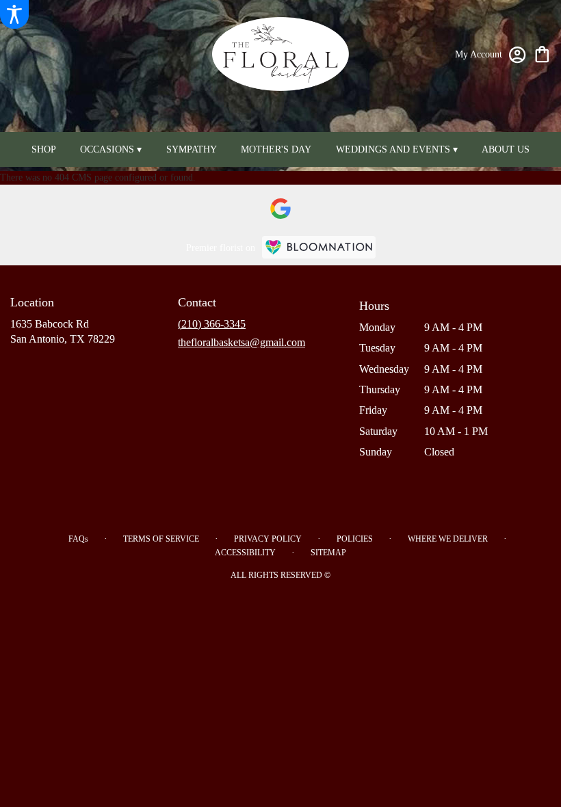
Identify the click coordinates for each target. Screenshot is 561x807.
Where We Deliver (448, 539)
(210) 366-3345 (212, 324)
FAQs (78, 539)
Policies (355, 539)
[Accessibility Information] (14, 14)
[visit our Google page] (280, 208)
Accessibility (245, 552)
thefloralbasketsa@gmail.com (241, 342)
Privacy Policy (268, 539)
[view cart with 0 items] (542, 53)
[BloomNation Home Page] (319, 247)
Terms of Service (161, 539)
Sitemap (328, 552)
